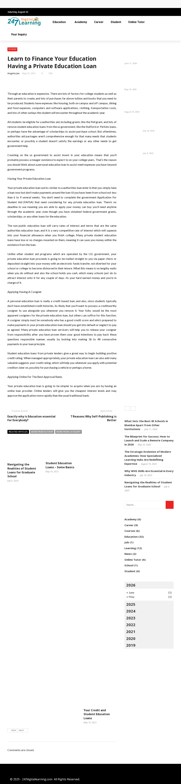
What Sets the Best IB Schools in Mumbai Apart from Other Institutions (157, 54)
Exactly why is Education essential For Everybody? (31, 418)
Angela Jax (13, 73)
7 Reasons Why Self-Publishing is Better (93, 418)
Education (59, 22)
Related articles (18, 431)
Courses (129, 531)
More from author (42, 431)
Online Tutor (136, 22)
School (128, 565)
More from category (68, 431)
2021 (130, 631)
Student (116, 22)
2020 (130, 638)
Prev (13, 730)
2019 (130, 645)
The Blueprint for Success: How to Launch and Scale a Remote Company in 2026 (65, 4)
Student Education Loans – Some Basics (60, 465)
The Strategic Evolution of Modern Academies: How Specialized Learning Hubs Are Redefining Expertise (147, 102)
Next (21, 730)
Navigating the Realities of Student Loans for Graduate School (21, 470)
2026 (130, 585)
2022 (130, 624)
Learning (130, 548)
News (128, 554)
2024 (130, 611)
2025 (130, 604)
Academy (81, 22)
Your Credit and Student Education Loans (97, 714)
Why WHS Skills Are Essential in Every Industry (155, 123)
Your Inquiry (19, 34)
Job (126, 542)
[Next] (133, 408)
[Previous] (127, 408)
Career (99, 22)
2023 (130, 617)
